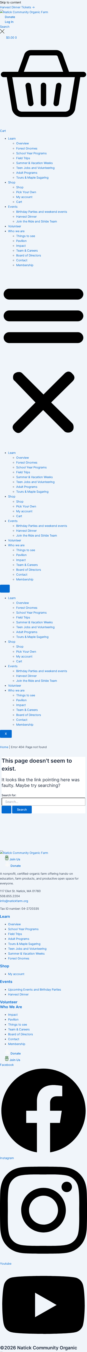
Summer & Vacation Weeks (34, 163)
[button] (43, 359)
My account (24, 197)
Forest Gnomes (26, 148)
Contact (21, 260)
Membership (24, 265)
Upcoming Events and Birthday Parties (34, 989)
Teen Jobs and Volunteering (35, 168)
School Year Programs (31, 153)
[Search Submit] (6, 810)
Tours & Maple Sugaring (32, 177)
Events (13, 207)
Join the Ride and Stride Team (36, 221)
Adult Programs (26, 173)
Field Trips (23, 158)
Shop (11, 182)
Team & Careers (27, 250)
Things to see (25, 236)
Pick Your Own (26, 192)
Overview (22, 143)
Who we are (16, 231)
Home (4, 747)
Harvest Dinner (26, 216)
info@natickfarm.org (14, 901)
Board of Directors (28, 255)
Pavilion (21, 241)
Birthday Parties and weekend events (41, 212)
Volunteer (14, 226)
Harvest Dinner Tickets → (17, 7)
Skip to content (10, 2)
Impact (21, 246)
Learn (12, 138)
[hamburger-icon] (5, 589)
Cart (19, 202)
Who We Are (11, 1007)
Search (5, 27)
